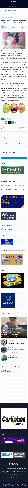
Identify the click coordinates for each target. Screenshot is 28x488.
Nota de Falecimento (13, 357)
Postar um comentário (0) (14, 157)
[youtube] (15, 7)
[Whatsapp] (12, 122)
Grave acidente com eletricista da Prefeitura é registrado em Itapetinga (17, 350)
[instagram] (13, 7)
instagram (8, 189)
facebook (8, 185)
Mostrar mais (22, 138)
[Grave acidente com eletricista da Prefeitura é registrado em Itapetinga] (4, 350)
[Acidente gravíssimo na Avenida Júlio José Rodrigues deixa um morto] (4, 342)
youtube (22, 189)
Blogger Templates (12, 484)
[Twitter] (9, 122)
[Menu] (2, 10)
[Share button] (15, 122)
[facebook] (10, 7)
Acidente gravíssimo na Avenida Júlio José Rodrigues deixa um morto (17, 342)
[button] (26, 10)
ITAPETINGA (8, 119)
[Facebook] (6, 122)
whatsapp (21, 185)
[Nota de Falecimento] (4, 357)
